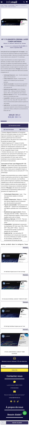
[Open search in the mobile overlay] (24, 2)
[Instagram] (14, 401)
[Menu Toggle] (2, 2)
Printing (5, 5)
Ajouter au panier (17, 422)
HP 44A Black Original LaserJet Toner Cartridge (14, 271)
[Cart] (26, 2)
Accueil (1, 5)
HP (8, 43)
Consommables (11, 5)
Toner (16, 5)
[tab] (14, 126)
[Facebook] (11, 401)
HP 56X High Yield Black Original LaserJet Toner (14, 326)
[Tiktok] (17, 401)
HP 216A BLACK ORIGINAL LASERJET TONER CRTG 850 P (14, 299)
